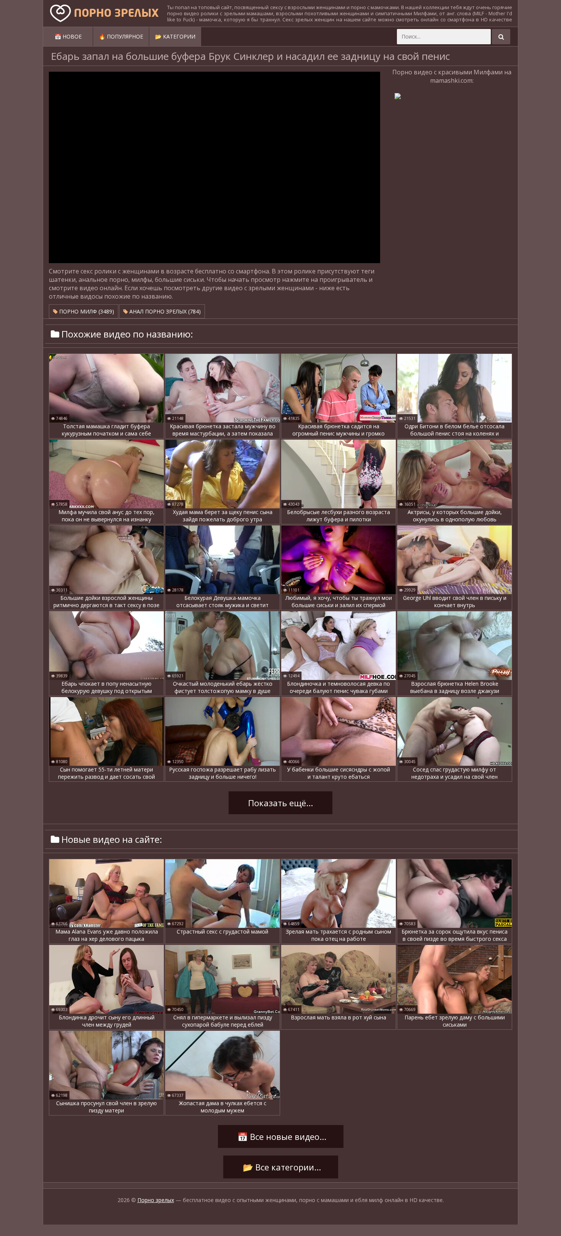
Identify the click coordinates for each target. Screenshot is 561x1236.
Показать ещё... (280, 802)
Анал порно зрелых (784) (164, 311)
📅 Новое (68, 36)
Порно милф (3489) (86, 311)
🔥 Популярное (121, 36)
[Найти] (501, 36)
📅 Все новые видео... (281, 1136)
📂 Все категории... (281, 1167)
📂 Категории (175, 36)
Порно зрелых (155, 1200)
